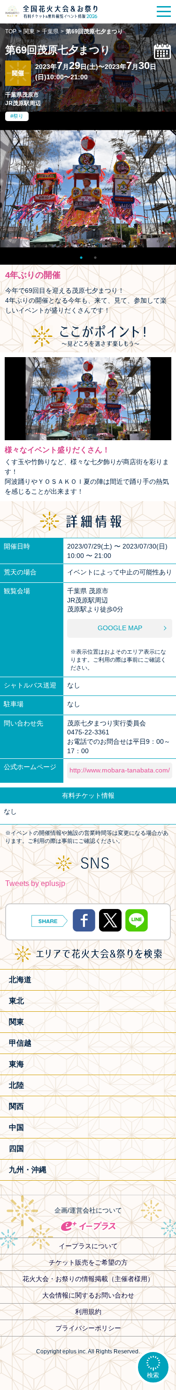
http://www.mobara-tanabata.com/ (119, 770)
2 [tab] (95, 255)
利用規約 (88, 1311)
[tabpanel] (88, 189)
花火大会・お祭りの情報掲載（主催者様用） (88, 1279)
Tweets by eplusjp (35, 883)
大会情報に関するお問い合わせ (88, 1295)
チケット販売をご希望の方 (88, 1262)
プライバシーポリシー (88, 1328)
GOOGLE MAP (120, 628)
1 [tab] (81, 255)
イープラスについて (88, 1246)
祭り (18, 116)
